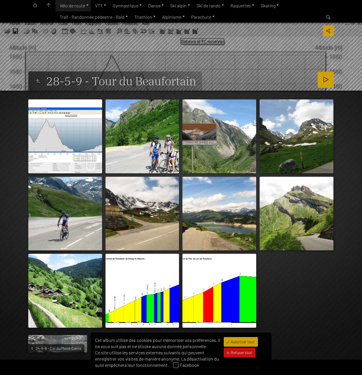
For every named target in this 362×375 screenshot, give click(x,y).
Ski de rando (209, 5)
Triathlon (143, 17)
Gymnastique (125, 5)
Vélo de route (72, 5)
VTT (99, 5)
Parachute (201, 17)
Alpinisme (171, 17)
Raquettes (240, 5)
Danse (154, 5)
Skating (268, 5)
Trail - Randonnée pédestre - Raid (92, 17)
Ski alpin (178, 5)
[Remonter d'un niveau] (38, 81)
